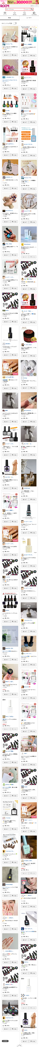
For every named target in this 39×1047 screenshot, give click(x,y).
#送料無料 (5, 380)
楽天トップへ (34, 6)
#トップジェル (6, 887)
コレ (7, 55)
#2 (35, 823)
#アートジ (5, 81)
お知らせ (24, 13)
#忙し (26, 181)
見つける (15, 13)
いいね (14, 55)
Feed (5, 13)
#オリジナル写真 (7, 651)
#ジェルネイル (6, 80)
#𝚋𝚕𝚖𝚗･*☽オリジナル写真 (27, 931)
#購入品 (4, 719)
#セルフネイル (13, 80)
